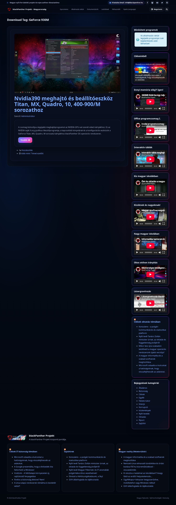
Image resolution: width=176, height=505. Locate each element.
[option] (150, 70)
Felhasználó (116, 9)
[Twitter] (162, 3)
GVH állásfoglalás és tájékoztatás (84, 479)
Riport (141, 420)
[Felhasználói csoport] (152, 3)
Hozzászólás (27, 150)
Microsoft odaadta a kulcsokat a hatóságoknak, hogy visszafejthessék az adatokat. (152, 368)
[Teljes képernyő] (163, 108)
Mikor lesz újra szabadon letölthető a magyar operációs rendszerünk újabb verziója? (152, 349)
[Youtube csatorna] (157, 3)
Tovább (23, 140)
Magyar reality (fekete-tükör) (132, 451)
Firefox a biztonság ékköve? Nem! (29, 479)
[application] (150, 101)
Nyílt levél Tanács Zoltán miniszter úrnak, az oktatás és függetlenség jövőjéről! (152, 339)
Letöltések (105, 9)
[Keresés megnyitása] (167, 9)
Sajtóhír (142, 423)
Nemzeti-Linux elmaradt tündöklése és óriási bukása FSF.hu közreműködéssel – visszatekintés (143, 466)
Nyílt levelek (144, 413)
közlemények (145, 410)
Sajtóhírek (69, 451)
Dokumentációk (92, 9)
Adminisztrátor (28, 116)
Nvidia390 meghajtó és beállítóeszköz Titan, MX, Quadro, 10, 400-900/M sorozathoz (63, 104)
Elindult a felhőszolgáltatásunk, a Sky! (86, 476)
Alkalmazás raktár (77, 9)
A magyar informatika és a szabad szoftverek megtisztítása (151, 358)
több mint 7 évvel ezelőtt (32, 153)
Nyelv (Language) (129, 9)
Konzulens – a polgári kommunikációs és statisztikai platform (150, 78)
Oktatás (142, 417)
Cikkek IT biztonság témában (23, 451)
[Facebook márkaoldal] (147, 3)
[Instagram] (167, 3)
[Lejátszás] (137, 108)
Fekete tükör (144, 401)
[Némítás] (160, 108)
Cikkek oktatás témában (147, 321)
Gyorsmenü (64, 9)
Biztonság (143, 391)
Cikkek (142, 394)
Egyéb (141, 397)
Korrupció (143, 407)
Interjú (142, 404)
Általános (143, 388)
